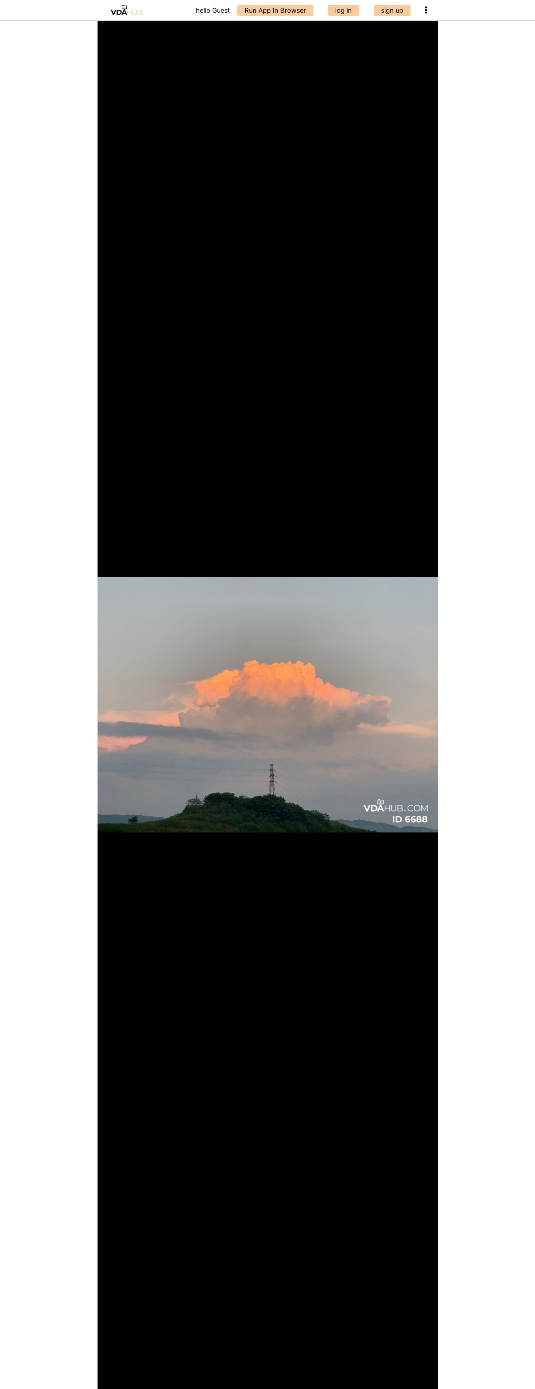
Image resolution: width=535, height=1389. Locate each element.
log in (343, 10)
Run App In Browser (275, 10)
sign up (392, 10)
